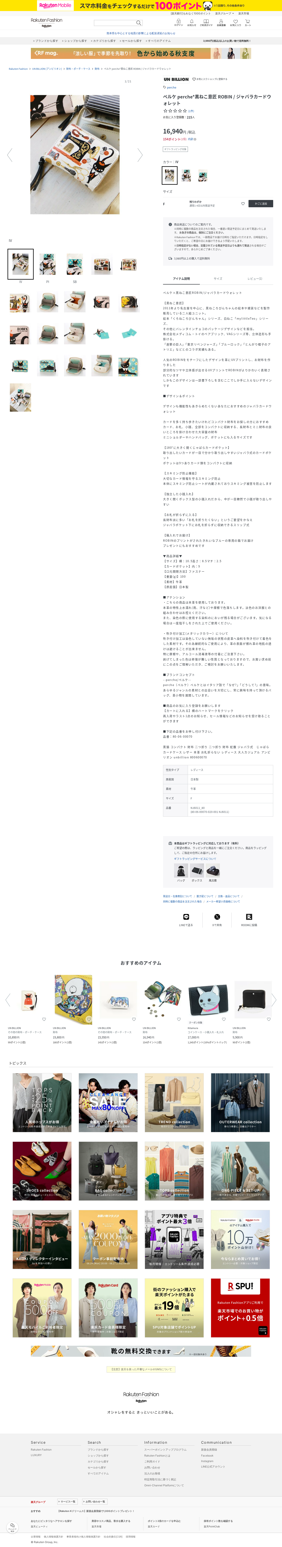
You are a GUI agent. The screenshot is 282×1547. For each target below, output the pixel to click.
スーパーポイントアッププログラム (165, 1449)
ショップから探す (98, 1455)
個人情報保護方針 (53, 1536)
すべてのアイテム (98, 1473)
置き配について (205, 896)
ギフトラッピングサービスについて (195, 859)
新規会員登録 (209, 1449)
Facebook (207, 1455)
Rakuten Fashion (18, 69)
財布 (97, 69)
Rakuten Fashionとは (157, 1455)
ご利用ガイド (152, 1461)
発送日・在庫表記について (177, 896)
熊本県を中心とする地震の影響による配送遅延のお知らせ (141, 33)
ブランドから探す (98, 1449)
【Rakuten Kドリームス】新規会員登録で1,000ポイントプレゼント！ (96, 1511)
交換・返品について (229, 896)
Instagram (207, 1461)
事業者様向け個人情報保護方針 (83, 1536)
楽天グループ (223, 13)
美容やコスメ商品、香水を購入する (111, 1521)
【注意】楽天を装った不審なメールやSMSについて (141, 1369)
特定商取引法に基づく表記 (160, 1479)
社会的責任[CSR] (113, 1536)
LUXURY (36, 1455)
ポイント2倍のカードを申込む (164, 1521)
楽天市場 (243, 13)
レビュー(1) (254, 278)
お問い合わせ (152, 1467)
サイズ (218, 278)
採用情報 (130, 1536)
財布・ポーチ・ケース (78, 69)
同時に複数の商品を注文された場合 (182, 901)
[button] (75, 155)
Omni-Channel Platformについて (164, 1485)
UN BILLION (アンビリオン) (47, 69)
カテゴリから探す (98, 1461)
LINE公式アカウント (213, 1466)
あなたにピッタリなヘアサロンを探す (51, 1521)
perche (171, 87)
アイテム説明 (181, 278)
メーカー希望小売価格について (223, 901)
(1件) (191, 111)
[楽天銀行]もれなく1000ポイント (191, 13)
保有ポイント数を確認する (218, 1521)
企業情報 (36, 1536)
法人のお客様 (152, 1473)
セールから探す (97, 1467)
